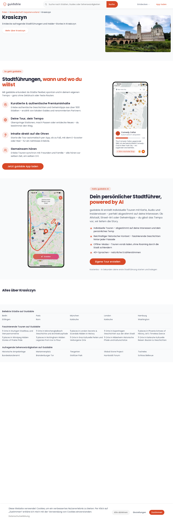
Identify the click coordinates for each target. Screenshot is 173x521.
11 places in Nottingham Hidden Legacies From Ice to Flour (50, 338)
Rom (38, 319)
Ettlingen (6, 319)
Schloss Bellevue (145, 355)
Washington (143, 319)
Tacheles (142, 351)
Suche (112, 4)
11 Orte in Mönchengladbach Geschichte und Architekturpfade (52, 332)
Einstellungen (139, 512)
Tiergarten (75, 351)
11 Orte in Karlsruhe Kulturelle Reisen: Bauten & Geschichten (152, 338)
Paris (38, 315)
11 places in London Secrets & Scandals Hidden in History (83, 332)
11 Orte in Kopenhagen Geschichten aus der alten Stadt (119, 332)
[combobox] (75, 4)
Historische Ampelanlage (14, 351)
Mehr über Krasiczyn (15, 30)
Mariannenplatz (43, 351)
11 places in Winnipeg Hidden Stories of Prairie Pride (15, 338)
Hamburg (142, 315)
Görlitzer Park (76, 355)
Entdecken (142, 4)
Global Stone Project (113, 351)
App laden (161, 4)
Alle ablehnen (121, 512)
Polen (4, 12)
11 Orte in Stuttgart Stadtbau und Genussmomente (17, 332)
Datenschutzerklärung (19, 516)
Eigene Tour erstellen (107, 261)
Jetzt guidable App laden (23, 166)
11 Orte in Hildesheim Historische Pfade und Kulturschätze (119, 338)
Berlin (4, 315)
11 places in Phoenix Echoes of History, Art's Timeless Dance (152, 332)
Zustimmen (156, 512)
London (107, 315)
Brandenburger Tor (45, 355)
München (74, 315)
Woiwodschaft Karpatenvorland (24, 12)
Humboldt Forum (112, 355)
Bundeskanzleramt (11, 355)
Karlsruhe (74, 319)
